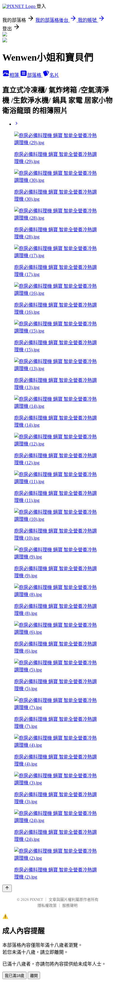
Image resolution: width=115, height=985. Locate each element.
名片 (54, 75)
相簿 (14, 75)
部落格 (34, 75)
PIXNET (36, 899)
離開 (34, 976)
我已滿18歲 (14, 976)
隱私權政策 (47, 905)
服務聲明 (70, 905)
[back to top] (7, 888)
